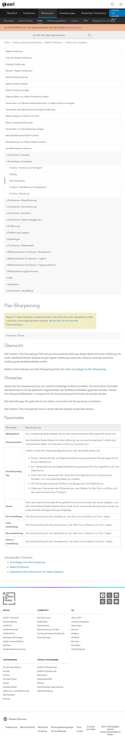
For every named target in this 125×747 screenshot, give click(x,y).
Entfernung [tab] (14, 226)
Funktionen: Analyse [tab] (19, 155)
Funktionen (29, 13)
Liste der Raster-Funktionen (19, 58)
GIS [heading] (72, 610)
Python (75, 20)
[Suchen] (112, 4)
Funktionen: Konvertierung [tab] (22, 206)
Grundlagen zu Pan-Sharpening (88, 369)
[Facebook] (102, 595)
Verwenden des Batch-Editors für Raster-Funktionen (30, 109)
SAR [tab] (10, 278)
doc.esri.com (74, 27)
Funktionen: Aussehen (76, 42)
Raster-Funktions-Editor (17, 84)
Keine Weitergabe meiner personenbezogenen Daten (110, 730)
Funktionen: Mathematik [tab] (21, 245)
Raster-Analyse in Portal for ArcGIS (22, 116)
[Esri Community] (102, 601)
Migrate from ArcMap (104, 20)
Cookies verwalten (91, 727)
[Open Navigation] (121, 4)
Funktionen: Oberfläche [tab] (20, 290)
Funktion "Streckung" (19, 193)
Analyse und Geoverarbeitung (27, 42)
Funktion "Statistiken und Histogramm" (28, 187)
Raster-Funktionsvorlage (17, 90)
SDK (85, 20)
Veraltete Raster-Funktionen (19, 148)
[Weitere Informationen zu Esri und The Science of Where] (9, 599)
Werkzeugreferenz (56, 20)
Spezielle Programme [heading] (47, 660)
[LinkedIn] (116, 595)
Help (6, 42)
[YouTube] (116, 601)
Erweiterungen (67, 13)
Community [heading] (43, 610)
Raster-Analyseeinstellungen (19, 122)
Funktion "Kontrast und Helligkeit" (26, 168)
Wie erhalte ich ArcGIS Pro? (115, 13)
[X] (109, 595)
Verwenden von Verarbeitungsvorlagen (25, 129)
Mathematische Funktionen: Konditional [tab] (29, 252)
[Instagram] (109, 601)
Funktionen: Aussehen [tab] (20, 161)
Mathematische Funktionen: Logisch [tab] (27, 258)
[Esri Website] (8, 4)
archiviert (46, 317)
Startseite (9, 20)
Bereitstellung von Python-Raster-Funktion (26, 142)
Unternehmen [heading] (10, 660)
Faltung (13, 174)
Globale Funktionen (15, 64)
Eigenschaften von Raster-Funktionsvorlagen (27, 96)
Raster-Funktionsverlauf (17, 77)
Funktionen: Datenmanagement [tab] (25, 219)
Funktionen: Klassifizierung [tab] (22, 200)
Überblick (12, 13)
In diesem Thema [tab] (15, 335)
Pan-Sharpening (17, 181)
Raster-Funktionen (53, 42)
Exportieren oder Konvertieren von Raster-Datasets (37, 571)
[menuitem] (19, 618)
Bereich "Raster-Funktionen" (19, 71)
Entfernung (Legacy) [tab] (18, 232)
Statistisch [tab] (13, 284)
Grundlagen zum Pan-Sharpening (27, 562)
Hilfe (39, 20)
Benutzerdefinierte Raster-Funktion (22, 135)
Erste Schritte (25, 20)
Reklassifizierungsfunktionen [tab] (23, 271)
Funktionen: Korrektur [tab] (19, 213)
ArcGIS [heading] (6, 610)
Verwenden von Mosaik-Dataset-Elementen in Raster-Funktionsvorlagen (40, 103)
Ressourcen (47, 13)
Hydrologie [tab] (14, 239)
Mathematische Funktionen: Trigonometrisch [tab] (31, 265)
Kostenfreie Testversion (93, 13)
